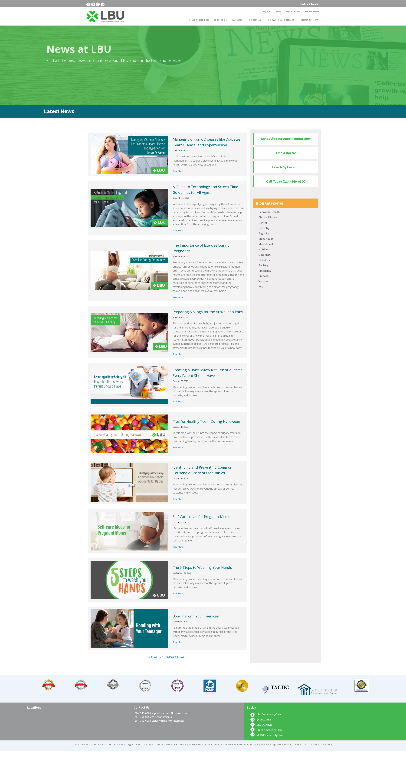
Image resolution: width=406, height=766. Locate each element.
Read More (178, 170)
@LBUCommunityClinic (270, 735)
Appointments (293, 11)
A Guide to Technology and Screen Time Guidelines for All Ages (205, 189)
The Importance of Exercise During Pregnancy (201, 248)
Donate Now (310, 19)
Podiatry (263, 265)
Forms (278, 11)
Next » (182, 657)
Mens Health (266, 238)
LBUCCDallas (264, 724)
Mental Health (267, 244)
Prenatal (263, 276)
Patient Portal (311, 11)
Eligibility (264, 233)
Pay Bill (266, 11)
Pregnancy (265, 270)
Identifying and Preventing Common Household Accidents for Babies (202, 470)
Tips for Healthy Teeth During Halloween (206, 421)
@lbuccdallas (264, 719)
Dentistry (264, 228)
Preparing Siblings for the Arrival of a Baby (208, 311)
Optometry (265, 254)
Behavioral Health (269, 212)
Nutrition (264, 249)
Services (219, 19)
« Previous (155, 657)
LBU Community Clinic (269, 730)
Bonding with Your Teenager (196, 616)
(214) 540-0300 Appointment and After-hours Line (161, 713)
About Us (255, 19)
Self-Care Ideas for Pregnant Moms (201, 516)
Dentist (263, 223)
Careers (237, 19)
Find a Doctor (199, 19)
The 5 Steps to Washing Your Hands (202, 567)
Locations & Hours (281, 19)
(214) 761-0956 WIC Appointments (153, 716)
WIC (261, 286)
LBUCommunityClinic (269, 714)
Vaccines (263, 281)
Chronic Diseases (269, 217)
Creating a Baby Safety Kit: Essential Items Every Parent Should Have (207, 372)
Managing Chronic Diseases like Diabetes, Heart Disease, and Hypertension (207, 142)
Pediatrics (264, 260)
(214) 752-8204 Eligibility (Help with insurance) (159, 720)
